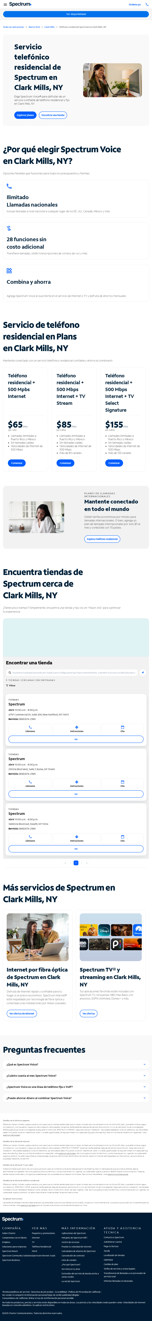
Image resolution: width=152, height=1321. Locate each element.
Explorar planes (25, 115)
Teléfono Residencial (41, 1246)
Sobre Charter (8, 1233)
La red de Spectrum (71, 1281)
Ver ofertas (89, 1013)
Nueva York (34, 27)
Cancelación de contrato (73, 1255)
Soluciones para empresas (14, 1246)
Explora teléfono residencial (102, 538)
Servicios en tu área (71, 1269)
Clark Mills (49, 27)
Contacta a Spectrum (114, 1237)
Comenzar (16, 463)
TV (33, 1242)
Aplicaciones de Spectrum (74, 1233)
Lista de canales (69, 1260)
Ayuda (107, 1250)
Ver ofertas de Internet (21, 1013)
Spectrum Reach (10, 1251)
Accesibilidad (61, 1291)
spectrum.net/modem (11, 1135)
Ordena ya (135, 4)
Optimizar (108, 1259)
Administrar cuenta (113, 1241)
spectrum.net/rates (28, 1205)
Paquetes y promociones (43, 1233)
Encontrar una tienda (53, 115)
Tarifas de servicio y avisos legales (119, 1268)
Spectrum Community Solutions (17, 1255)
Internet (36, 1237)
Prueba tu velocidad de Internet (76, 1246)
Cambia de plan (111, 1264)
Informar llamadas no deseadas (118, 1281)
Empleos (6, 1242)
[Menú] (5, 4)
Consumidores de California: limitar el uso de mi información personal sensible (38, 1298)
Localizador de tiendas (114, 1255)
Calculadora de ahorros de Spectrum (79, 1251)
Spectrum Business (11, 1260)
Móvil (34, 1251)
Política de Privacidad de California (84, 1291)
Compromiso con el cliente (14, 1237)
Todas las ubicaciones (13, 27)
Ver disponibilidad (76, 14)
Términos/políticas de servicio (16, 1291)
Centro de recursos (70, 1242)
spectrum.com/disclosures (118, 1174)
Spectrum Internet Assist (43, 1255)
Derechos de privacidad (42, 1291)
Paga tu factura (111, 1246)
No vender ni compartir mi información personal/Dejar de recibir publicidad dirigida (40, 1295)
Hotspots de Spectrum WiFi (74, 1237)
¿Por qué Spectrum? (71, 1264)
